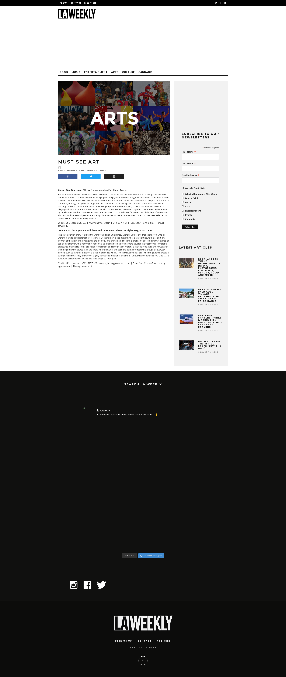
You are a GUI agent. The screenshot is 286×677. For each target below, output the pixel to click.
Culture (128, 72)
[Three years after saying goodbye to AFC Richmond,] (189, 486)
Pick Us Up (123, 641)
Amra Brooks (68, 170)
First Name (189, 152)
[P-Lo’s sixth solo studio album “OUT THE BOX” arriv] (97, 486)
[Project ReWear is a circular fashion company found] (127, 486)
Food (64, 72)
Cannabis (145, 72)
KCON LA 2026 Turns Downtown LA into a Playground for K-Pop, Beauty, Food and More (209, 267)
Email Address (190, 175)
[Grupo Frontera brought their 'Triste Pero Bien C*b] (158, 486)
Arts (115, 72)
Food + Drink (191, 198)
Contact (75, 3)
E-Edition (90, 3)
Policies (164, 641)
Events (188, 214)
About (63, 3)
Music (76, 72)
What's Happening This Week (201, 194)
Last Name (189, 163)
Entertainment (96, 72)
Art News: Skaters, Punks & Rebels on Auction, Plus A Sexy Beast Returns (210, 321)
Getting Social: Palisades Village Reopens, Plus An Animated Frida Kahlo (210, 295)
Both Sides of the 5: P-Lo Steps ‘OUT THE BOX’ (209, 345)
